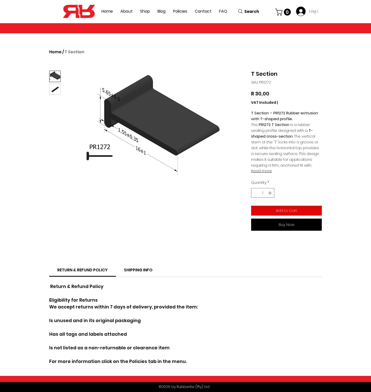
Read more (261, 170)
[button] (284, 12)
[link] (82, 270)
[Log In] (300, 11)
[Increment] (270, 193)
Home (55, 52)
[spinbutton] (263, 193)
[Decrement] (255, 193)
